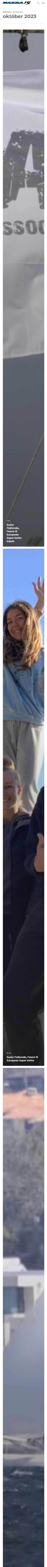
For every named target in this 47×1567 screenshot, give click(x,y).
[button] (43, 3)
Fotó (8, 521)
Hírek (9, 1053)
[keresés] (38, 3)
